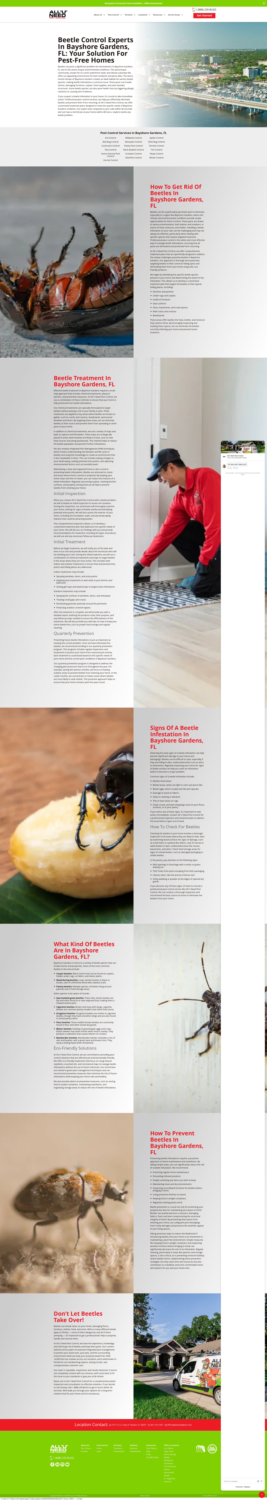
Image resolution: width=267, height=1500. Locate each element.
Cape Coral (168, 1451)
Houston (167, 1481)
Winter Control (156, 157)
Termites (128, 15)
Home (99, 1448)
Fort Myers (168, 1448)
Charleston (168, 1463)
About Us (98, 15)
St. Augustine (169, 1478)
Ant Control (110, 137)
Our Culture (86, 1448)
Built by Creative (210, 1496)
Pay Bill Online (152, 1457)
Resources (157, 15)
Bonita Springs (170, 1454)
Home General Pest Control (110, 155)
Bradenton (168, 1460)
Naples (167, 1457)
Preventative (118, 1451)
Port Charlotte (170, 1466)
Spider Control (156, 137)
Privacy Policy (145, 1496)
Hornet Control (110, 160)
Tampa (166, 1475)
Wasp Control (156, 153)
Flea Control (110, 149)
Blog (148, 1451)
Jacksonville (169, 1472)
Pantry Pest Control (133, 145)
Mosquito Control (133, 141)
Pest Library (151, 1448)
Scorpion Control (133, 153)
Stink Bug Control (156, 141)
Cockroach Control (111, 145)
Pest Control (113, 15)
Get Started (204, 15)
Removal (133, 1448)
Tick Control (156, 149)
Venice (167, 1469)
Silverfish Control (133, 157)
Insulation (142, 15)
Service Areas (174, 15)
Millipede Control (133, 137)
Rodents (133, 1445)
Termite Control (156, 145)
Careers (84, 1451)
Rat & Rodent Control (133, 149)
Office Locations (171, 1445)
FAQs (148, 1454)
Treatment (117, 1448)
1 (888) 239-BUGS (205, 9)
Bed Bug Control (110, 141)
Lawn (99, 1451)
